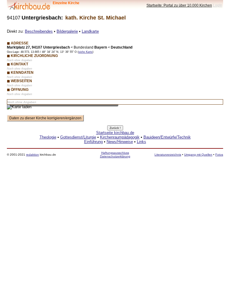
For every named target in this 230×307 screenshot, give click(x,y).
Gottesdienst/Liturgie (78, 137)
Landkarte (90, 31)
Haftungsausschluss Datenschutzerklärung (115, 154)
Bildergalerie (67, 31)
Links (141, 141)
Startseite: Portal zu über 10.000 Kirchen (179, 5)
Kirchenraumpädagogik (120, 137)
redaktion (32, 154)
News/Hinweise (120, 141)
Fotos (219, 154)
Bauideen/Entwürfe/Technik (167, 137)
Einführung (93, 141)
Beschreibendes (39, 31)
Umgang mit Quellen (198, 154)
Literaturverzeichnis (168, 154)
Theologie (48, 137)
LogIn (217, 5)
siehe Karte (85, 51)
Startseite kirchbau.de (115, 132)
